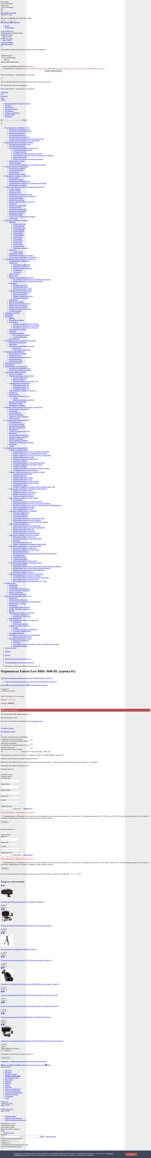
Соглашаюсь (131, 1154)
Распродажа (9, 107)
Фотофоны (9, 316)
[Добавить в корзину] (4, 907)
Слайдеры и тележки (12, 313)
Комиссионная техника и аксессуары (18, 596)
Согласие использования (13, 1093)
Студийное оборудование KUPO (16, 448)
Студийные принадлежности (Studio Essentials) (25, 563)
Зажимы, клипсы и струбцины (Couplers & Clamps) (27, 472)
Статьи (7, 1085)
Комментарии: (6, 790)
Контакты (8, 116)
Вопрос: (4, 836)
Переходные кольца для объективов (21, 376)
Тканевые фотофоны (16, 333)
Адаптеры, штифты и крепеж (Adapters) (23, 511)
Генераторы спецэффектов (14, 352)
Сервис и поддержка (12, 113)
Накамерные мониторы (13, 363)
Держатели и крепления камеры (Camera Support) (26, 574)
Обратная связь (10, 1116)
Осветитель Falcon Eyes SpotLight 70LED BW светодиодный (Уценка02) (26, 925)
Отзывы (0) (5, 689)
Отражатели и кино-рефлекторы (20, 290)
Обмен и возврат (11, 1074)
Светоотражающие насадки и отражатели (23, 620)
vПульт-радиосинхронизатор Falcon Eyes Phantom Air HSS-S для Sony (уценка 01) (29, 995)
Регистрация (9, 28)
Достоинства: (5, 778)
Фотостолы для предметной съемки (21, 346)
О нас (7, 1098)
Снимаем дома (10, 583)
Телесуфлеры (9, 365)
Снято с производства (12, 1089)
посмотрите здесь (37, 721)
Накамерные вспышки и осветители (17, 176)
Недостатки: (5, 784)
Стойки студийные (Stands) (18, 450)
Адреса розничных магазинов (15, 1120)
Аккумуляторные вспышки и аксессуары (23, 148)
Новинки (8, 105)
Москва (6, 60)
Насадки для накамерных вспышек (21, 278)
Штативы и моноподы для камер (16, 220)
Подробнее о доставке (8, 13)
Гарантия (8, 1087)
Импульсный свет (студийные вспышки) (19, 142)
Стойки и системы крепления (19, 626)
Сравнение (16, 22)
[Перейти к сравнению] (3, 885)
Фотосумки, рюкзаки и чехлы (19, 396)
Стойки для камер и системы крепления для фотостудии (24, 187)
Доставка (8, 1072)
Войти (7, 26)
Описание (24, 751)
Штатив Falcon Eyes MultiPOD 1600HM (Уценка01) (19, 949)
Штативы (12, 222)
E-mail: (3, 800)
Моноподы (13, 250)
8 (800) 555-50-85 (7, 35)
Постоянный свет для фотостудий (17, 128)
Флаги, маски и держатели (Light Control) (23, 498)
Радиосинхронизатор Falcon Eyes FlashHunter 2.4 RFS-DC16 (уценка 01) (26, 1017)
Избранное (6, 22)
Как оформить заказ (12, 1078)
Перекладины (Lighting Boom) (19, 524)
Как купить (9, 1080)
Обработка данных (11, 1094)
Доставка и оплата (11, 109)
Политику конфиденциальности (34, 68)
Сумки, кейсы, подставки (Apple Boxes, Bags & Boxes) (28, 489)
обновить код (28, 808)
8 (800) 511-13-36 (7, 38)
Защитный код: (6, 806)
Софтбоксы (13, 263)
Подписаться (6, 1058)
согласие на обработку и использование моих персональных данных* (80, 68)
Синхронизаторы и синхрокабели (17, 166)
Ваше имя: (5, 796)
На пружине (13, 322)
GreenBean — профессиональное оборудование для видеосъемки (23, 1061)
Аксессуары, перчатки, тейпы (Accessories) (24, 535)
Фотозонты (13, 283)
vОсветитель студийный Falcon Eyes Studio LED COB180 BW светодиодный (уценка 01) (32, 1041)
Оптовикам (9, 111)
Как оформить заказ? (8, 732)
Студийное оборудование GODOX (17, 420)
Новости (8, 1083)
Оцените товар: (7, 776)
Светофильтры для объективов (20, 383)
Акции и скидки (11, 648)
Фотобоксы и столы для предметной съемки (20, 340)
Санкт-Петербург (9, 58)
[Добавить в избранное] (2, 885)
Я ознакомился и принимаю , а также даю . (54, 68)
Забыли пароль (50, 1136)
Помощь (8, 1081)
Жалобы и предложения (13, 1118)
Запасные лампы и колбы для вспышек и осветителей (24, 407)
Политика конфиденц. (13, 1091)
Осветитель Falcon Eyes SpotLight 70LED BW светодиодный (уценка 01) (26, 960)
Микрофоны (9, 315)
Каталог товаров (11, 103)
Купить (3, 685)
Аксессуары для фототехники (15, 372)
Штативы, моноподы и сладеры (20, 639)
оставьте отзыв (8, 1133)
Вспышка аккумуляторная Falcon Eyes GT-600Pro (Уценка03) (22, 902)
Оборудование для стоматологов (16, 366)
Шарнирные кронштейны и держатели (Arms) (25, 546)
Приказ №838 (9, 115)
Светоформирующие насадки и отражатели (20, 259)
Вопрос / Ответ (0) (43, 751)
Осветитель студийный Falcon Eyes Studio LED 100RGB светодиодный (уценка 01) (30, 984)
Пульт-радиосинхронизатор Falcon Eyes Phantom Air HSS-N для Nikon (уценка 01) (29, 1006)
